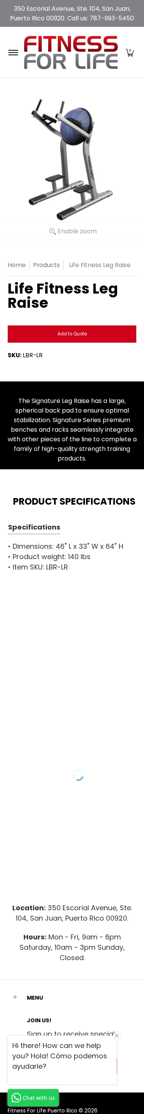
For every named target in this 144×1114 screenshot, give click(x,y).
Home (17, 265)
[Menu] (13, 52)
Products (46, 265)
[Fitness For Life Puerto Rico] (71, 52)
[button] (129, 52)
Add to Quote (72, 334)
